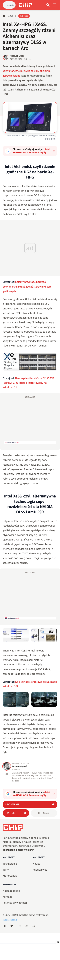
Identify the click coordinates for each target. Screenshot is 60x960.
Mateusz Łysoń (17, 56)
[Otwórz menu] (54, 5)
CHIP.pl (14, 915)
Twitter (9, 813)
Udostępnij (12, 804)
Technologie (10, 863)
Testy (6, 869)
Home (10, 16)
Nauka (36, 863)
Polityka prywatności (15, 902)
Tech (26, 16)
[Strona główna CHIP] (25, 5)
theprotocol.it (10, 920)
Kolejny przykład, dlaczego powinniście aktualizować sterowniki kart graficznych (27, 286)
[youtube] (6, 774)
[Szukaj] (48, 5)
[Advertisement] (30, 419)
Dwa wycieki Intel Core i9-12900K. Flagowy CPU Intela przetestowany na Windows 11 (28, 383)
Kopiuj (46, 813)
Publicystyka (40, 869)
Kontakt (7, 896)
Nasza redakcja (11, 890)
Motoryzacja (10, 875)
